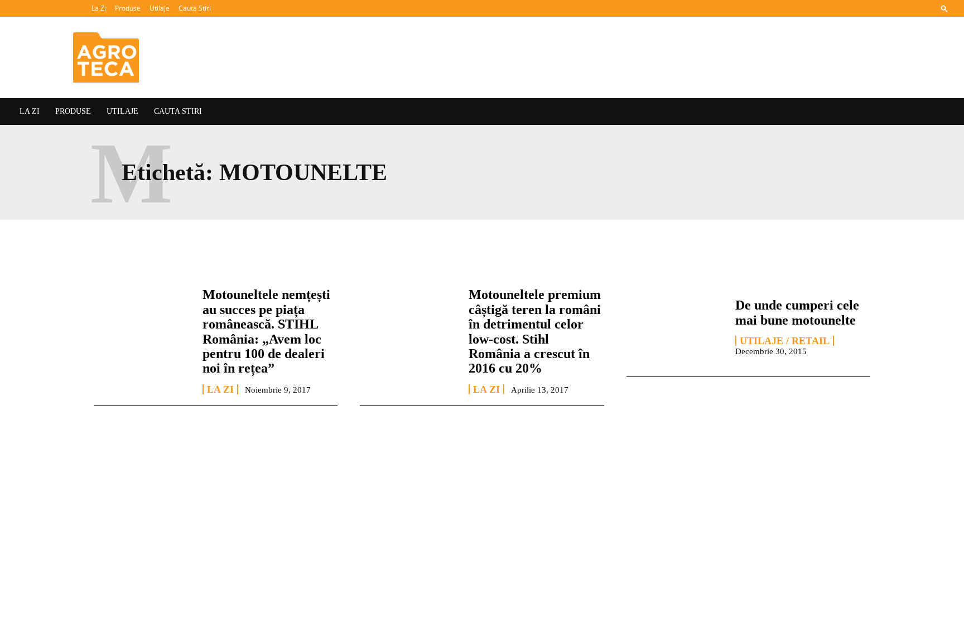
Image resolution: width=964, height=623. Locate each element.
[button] (944, 8)
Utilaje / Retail (785, 341)
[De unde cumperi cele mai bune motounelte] (675, 326)
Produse (128, 8)
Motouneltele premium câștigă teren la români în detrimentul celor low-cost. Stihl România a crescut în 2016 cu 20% (535, 331)
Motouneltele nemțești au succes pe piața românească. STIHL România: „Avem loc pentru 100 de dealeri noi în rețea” (266, 331)
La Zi (98, 8)
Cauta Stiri (195, 8)
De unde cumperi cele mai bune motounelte (797, 312)
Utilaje (160, 8)
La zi (220, 389)
